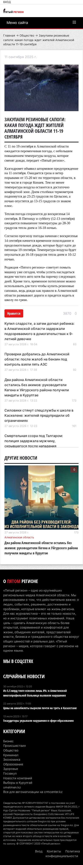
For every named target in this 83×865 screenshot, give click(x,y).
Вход (7, 2)
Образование (13, 764)
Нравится (13, 313)
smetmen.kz (12, 787)
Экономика (11, 759)
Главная (9, 35)
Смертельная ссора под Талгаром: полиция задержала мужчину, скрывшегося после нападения (33, 441)
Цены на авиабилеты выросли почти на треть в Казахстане (40, 708)
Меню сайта (17, 23)
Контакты (54, 851)
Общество (27, 35)
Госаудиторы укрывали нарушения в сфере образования (38, 721)
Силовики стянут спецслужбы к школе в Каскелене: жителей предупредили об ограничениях (38, 415)
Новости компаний (17, 778)
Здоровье (10, 769)
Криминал (10, 755)
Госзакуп (10, 773)
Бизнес (8, 741)
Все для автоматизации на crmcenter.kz (33, 792)
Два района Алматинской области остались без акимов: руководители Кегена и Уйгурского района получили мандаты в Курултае (41, 547)
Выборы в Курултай (17, 782)
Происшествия (14, 745)
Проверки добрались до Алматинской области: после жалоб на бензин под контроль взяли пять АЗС (36, 359)
